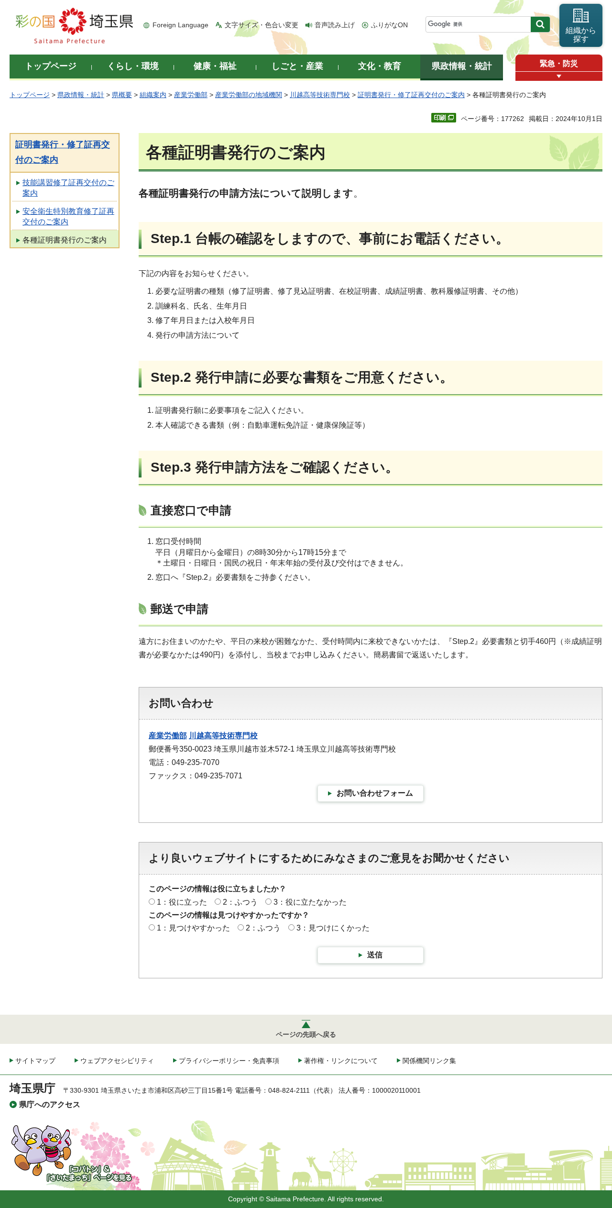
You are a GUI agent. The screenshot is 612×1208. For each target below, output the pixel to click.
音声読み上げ (335, 25)
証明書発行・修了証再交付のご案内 (411, 95)
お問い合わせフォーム (375, 793)
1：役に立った (182, 902)
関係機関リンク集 (429, 1060)
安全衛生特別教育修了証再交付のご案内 (68, 216)
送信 (374, 955)
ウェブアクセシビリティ (117, 1060)
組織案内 (153, 95)
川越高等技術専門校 (320, 95)
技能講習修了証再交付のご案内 (68, 187)
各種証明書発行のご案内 (64, 240)
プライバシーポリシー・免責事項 (229, 1060)
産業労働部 (191, 95)
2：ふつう (240, 902)
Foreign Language (180, 25)
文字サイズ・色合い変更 (261, 25)
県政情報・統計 (80, 95)
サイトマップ (35, 1060)
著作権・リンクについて (341, 1060)
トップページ (30, 95)
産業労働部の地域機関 (248, 95)
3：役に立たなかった (310, 902)
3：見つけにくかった (333, 928)
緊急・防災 (559, 63)
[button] (558, 76)
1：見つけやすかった (193, 928)
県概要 (122, 95)
